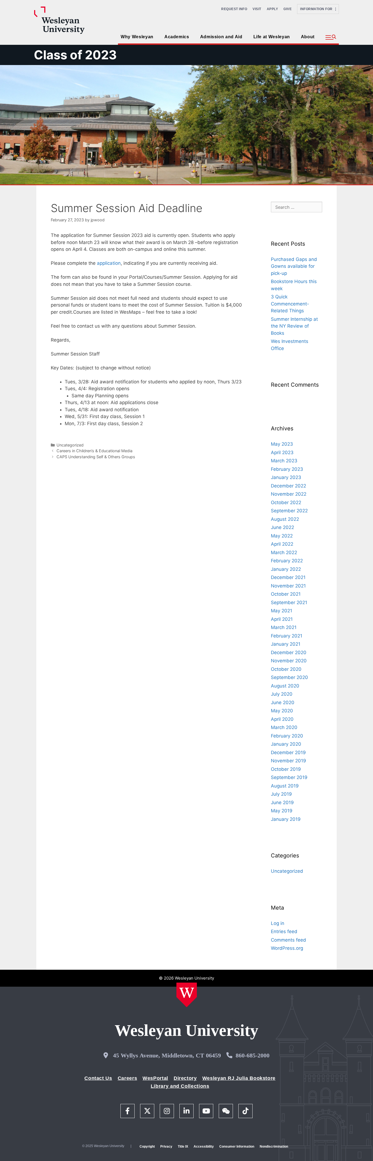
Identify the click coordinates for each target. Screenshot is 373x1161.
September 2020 (289, 677)
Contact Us (98, 1078)
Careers (127, 1078)
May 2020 (282, 710)
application (109, 263)
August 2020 (285, 686)
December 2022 (288, 486)
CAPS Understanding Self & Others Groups (96, 456)
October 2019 (286, 769)
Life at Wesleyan (271, 36)
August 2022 (285, 519)
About (308, 36)
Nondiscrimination (274, 1146)
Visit (257, 9)
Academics (176, 36)
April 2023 (282, 452)
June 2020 (282, 702)
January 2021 (285, 644)
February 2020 (287, 736)
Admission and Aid (221, 36)
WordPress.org (287, 948)
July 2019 (281, 794)
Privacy (166, 1146)
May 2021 (281, 610)
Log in (277, 923)
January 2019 (286, 819)
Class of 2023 (75, 54)
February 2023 (287, 469)
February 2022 (287, 560)
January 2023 (286, 477)
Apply (272, 9)
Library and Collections (180, 1086)
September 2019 (289, 777)
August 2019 (285, 786)
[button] (331, 37)
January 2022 (286, 569)
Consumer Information (236, 1146)
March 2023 (284, 460)
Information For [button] (317, 9)
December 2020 (288, 652)
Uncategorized (70, 445)
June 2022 (282, 527)
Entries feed (284, 931)
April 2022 (282, 544)
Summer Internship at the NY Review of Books (294, 326)
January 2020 (286, 744)
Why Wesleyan (137, 36)
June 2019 (282, 802)
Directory (185, 1078)
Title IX (183, 1146)
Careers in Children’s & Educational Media (94, 450)
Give (287, 9)
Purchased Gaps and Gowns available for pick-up (294, 266)
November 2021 (288, 586)
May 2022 (282, 536)
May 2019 (281, 810)
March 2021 (284, 627)
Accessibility (204, 1146)
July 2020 (281, 694)
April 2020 (282, 719)
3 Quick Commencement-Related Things (290, 303)
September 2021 (289, 602)
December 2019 (288, 752)
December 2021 (288, 577)
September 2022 (289, 510)
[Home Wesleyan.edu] (186, 995)
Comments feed (288, 940)
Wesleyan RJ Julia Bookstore (239, 1078)
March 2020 (284, 727)
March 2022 (284, 552)
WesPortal (155, 1078)
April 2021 (282, 619)
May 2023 (282, 444)
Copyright (147, 1146)
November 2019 (288, 760)
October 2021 (286, 594)
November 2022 (288, 494)
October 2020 (286, 669)
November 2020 (289, 660)
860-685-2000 (253, 1055)
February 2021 (286, 636)
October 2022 (286, 502)
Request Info (234, 9)
